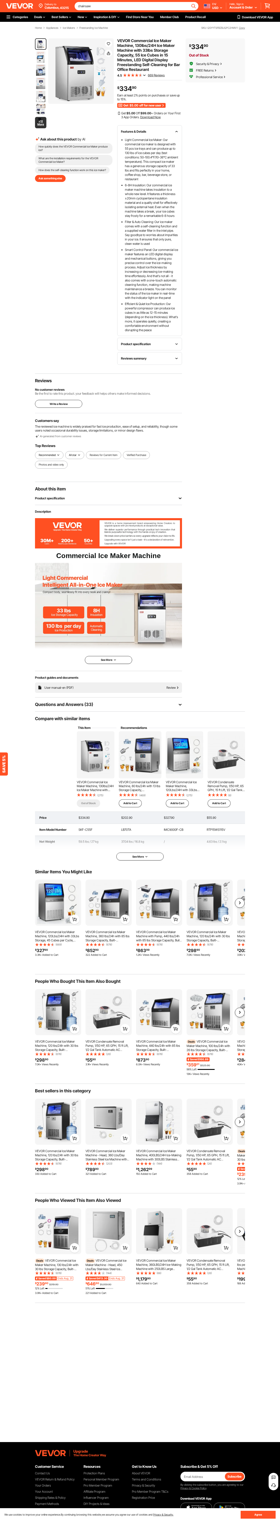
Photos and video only (51, 464)
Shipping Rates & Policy (50, 1497)
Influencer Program (96, 1497)
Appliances (52, 27)
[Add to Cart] (74, 919)
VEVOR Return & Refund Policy (55, 1479)
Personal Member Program (101, 1479)
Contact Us (42, 1473)
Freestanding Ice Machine (93, 27)
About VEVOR (141, 1473)
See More (138, 856)
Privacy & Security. (163, 1514)
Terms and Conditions (146, 1479)
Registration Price (143, 1497)
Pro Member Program (98, 1485)
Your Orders (43, 1485)
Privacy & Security (143, 1485)
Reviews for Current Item (103, 455)
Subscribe (235, 1476)
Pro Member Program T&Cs (150, 1491)
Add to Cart (130, 803)
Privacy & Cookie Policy (193, 1488)
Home (38, 27)
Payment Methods (47, 1504)
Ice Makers (69, 27)
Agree (258, 1514)
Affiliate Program (94, 1491)
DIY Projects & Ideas (97, 1504)
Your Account (44, 1491)
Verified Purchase (136, 455)
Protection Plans (94, 1473)
